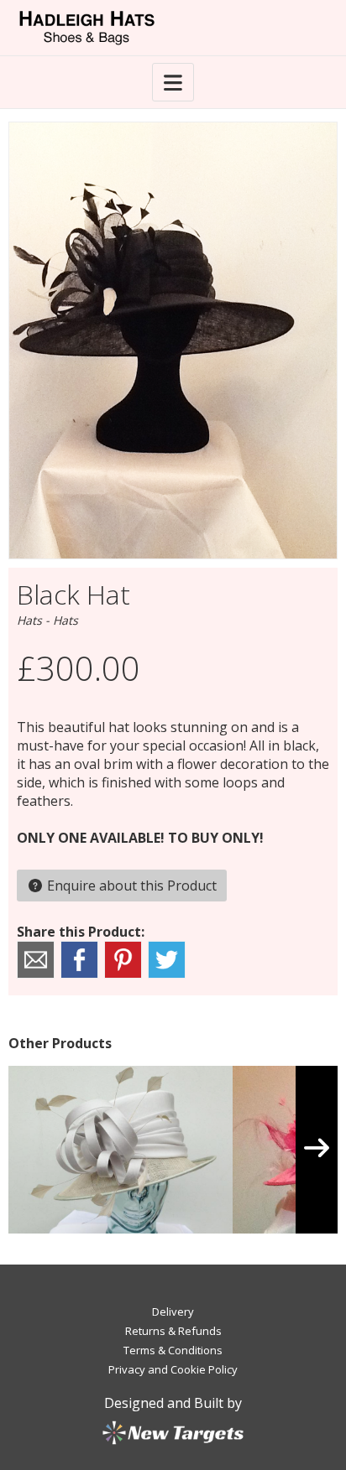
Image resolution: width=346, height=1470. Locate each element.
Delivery (173, 1311)
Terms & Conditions (173, 1350)
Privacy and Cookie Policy (173, 1369)
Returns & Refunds (173, 1330)
